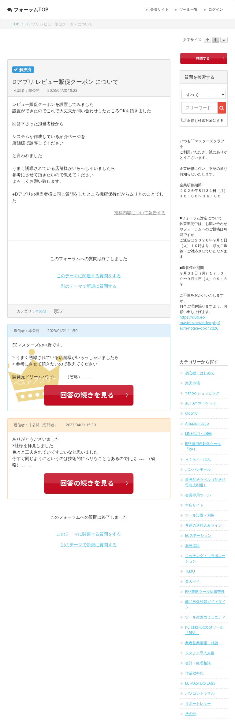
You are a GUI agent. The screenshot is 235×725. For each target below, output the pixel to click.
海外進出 (192, 545)
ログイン (215, 9)
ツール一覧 (188, 9)
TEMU (190, 571)
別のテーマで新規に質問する (89, 286)
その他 (40, 311)
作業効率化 (194, 673)
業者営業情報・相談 (201, 642)
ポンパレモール (198, 469)
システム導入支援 (199, 653)
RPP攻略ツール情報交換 (205, 591)
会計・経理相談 (198, 663)
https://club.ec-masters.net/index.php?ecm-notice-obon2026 (200, 323)
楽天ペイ (192, 581)
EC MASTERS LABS (200, 683)
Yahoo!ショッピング (202, 393)
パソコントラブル (199, 693)
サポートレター (198, 703)
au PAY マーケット (200, 403)
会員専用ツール (198, 495)
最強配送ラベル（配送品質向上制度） (205, 482)
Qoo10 (191, 413)
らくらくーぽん (198, 459)
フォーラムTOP (31, 9)
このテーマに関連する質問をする (89, 275)
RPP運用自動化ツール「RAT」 (203, 446)
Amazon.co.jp (197, 423)
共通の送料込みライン (203, 525)
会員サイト (159, 9)
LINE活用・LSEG (198, 433)
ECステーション (198, 535)
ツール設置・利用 (199, 515)
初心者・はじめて (199, 373)
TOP (15, 24)
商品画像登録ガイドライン (205, 604)
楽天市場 (192, 383)
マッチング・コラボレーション (205, 558)
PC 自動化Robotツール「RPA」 (204, 630)
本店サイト (194, 505)
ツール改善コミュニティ (205, 617)
